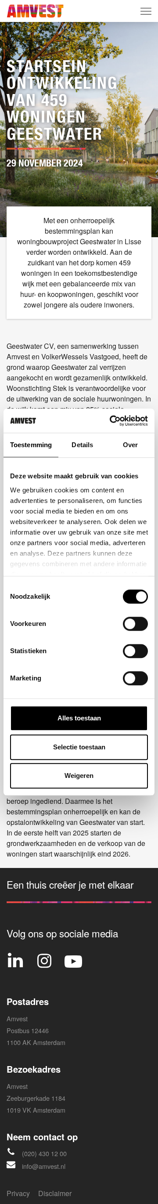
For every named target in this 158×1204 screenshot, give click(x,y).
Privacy (18, 1193)
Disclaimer (55, 1193)
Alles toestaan (79, 718)
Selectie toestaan (79, 747)
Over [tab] (130, 444)
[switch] (135, 624)
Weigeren (79, 775)
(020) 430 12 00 (44, 1153)
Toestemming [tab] (31, 444)
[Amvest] (35, 11)
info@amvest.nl (43, 1166)
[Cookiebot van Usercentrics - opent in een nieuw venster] (111, 421)
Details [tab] (82, 444)
